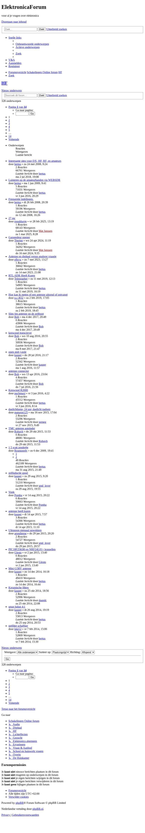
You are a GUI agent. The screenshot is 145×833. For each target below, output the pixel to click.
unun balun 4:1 (16, 606)
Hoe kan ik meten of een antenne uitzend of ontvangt (38, 294)
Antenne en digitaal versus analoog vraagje (32, 256)
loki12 (17, 628)
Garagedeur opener (19, 237)
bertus (17, 164)
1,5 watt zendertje (18, 447)
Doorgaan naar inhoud (14, 21)
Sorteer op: (45, 652)
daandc (43, 600)
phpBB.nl (37, 808)
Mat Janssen (45, 230)
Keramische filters (18, 587)
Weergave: (10, 652)
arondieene (20, 533)
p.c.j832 (18, 297)
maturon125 (21, 412)
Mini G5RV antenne (19, 568)
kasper (18, 355)
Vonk (11, 492)
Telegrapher (21, 278)
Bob (16, 316)
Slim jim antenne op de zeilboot (26, 313)
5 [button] (9, 129)
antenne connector (18, 371)
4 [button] (9, 126)
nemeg (42, 421)
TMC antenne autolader (21, 428)
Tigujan (18, 240)
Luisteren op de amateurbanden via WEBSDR (34, 179)
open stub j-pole (17, 351)
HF (4, 83)
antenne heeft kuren (19, 511)
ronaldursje (20, 221)
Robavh (18, 431)
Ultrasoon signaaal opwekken (25, 530)
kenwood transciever (20, 332)
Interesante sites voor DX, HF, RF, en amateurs (34, 160)
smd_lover (44, 485)
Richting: (75, 652)
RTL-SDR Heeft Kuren (21, 275)
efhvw (17, 259)
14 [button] (9, 136)
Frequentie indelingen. (20, 199)
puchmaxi (19, 393)
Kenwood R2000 (18, 390)
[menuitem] (32, 43)
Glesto (18, 552)
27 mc (11, 218)
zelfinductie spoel (18, 472)
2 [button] (9, 120)
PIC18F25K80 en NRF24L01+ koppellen (32, 549)
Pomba (18, 495)
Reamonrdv (20, 450)
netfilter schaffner (18, 625)
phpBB (20, 802)
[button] (17, 106)
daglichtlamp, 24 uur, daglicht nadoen (29, 409)
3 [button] (9, 123)
